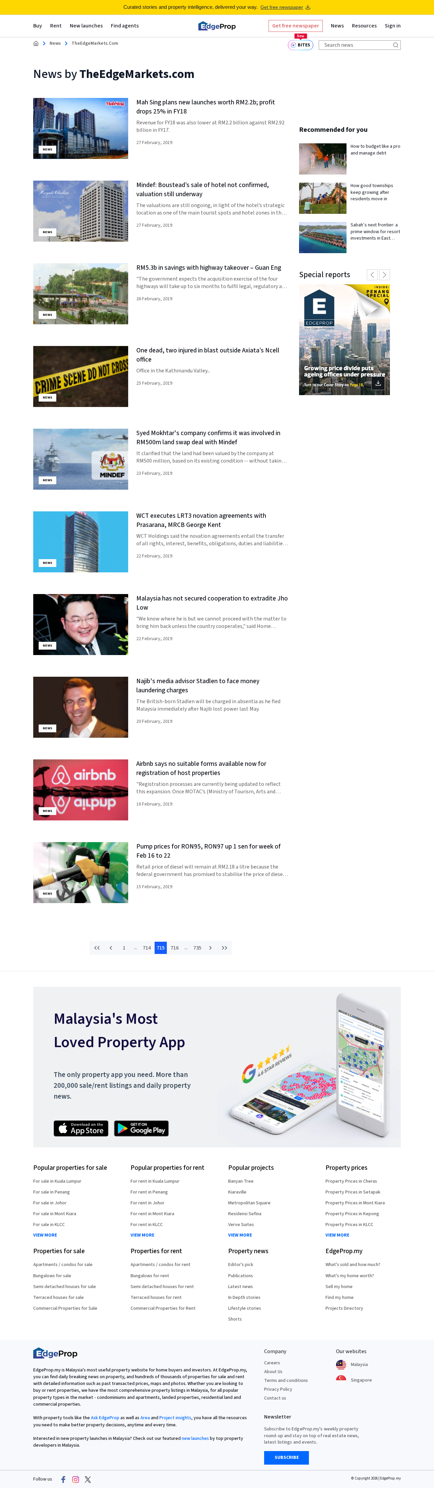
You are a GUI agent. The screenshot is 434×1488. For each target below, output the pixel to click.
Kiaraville (237, 1192)
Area (145, 1417)
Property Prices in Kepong (352, 1213)
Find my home (340, 1297)
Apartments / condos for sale (63, 1264)
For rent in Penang (149, 1192)
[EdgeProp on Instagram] (75, 1479)
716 (175, 948)
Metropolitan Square (249, 1203)
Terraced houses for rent (156, 1297)
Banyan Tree (241, 1181)
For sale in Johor (49, 1203)
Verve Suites (241, 1224)
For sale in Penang (51, 1192)
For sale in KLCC (49, 1224)
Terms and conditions (286, 1380)
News (55, 43)
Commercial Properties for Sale (65, 1308)
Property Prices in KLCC (349, 1224)
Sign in (393, 25)
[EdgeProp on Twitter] (87, 1479)
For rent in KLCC (147, 1224)
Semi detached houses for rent (162, 1286)
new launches (195, 1438)
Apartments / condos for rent (161, 1264)
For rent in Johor (147, 1203)
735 (197, 948)
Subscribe (287, 1457)
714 (147, 948)
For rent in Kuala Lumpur (155, 1181)
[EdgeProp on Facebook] (63, 1479)
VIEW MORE (45, 1235)
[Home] (217, 25)
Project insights (175, 1417)
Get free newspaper (281, 7)
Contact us (275, 1398)
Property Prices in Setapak (353, 1192)
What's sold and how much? (353, 1264)
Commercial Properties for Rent (163, 1308)
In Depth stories (244, 1297)
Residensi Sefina (244, 1213)
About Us (273, 1371)
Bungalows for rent (150, 1275)
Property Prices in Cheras (351, 1181)
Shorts (235, 1319)
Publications (240, 1275)
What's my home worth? (350, 1275)
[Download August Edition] (344, 339)
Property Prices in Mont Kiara (355, 1203)
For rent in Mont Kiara (152, 1213)
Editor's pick (240, 1264)
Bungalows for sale (52, 1275)
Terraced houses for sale (58, 1297)
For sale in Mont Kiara (54, 1213)
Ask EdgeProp (105, 1417)
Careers (272, 1363)
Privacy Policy (278, 1389)
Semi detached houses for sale (64, 1286)
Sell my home (339, 1286)
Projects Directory (344, 1308)
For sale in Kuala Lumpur (57, 1181)
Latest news (240, 1286)
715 (161, 948)
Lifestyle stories (244, 1308)
